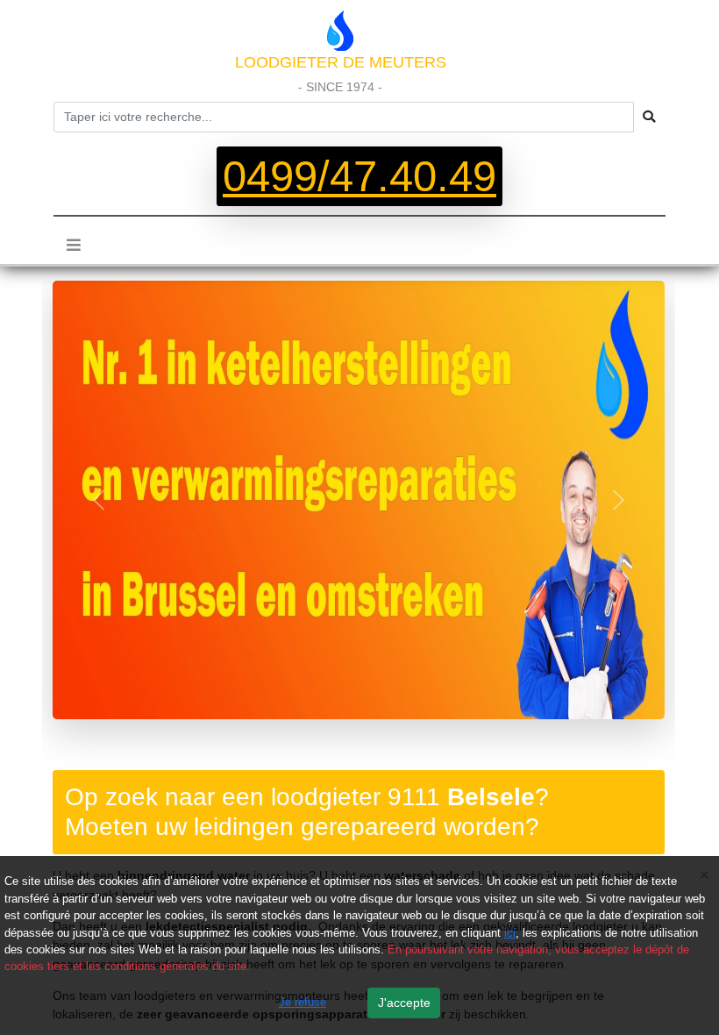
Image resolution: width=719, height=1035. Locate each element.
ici (510, 932)
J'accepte (404, 1003)
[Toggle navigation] (73, 244)
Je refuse (302, 1002)
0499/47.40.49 (359, 176)
